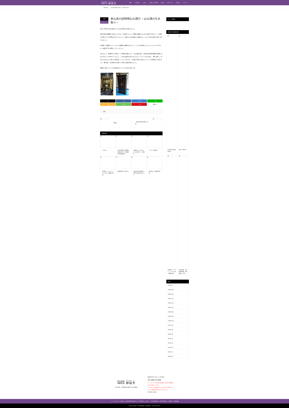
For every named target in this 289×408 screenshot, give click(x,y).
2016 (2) (170, 329)
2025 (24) (171, 289)
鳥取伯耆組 (176, 401)
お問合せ (178, 2)
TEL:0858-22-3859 (154, 380)
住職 (104, 19)
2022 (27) (171, 303)
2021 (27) (171, 307)
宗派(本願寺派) (163, 401)
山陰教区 (170, 401)
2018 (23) (171, 320)
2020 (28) (171, 311)
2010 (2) (170, 356)
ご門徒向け (137, 2)
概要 (130, 2)
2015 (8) (170, 334)
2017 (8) (170, 325)
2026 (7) (170, 285)
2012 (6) (170, 347)
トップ (111, 401)
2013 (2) (170, 343)
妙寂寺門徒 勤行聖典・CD (132, 401)
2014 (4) (170, 338)
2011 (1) (170, 351)
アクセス (185, 2)
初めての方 (170, 2)
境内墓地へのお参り (144, 401)
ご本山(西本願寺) (154, 401)
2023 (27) (171, 298)
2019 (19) (171, 316)
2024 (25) (171, 294)
